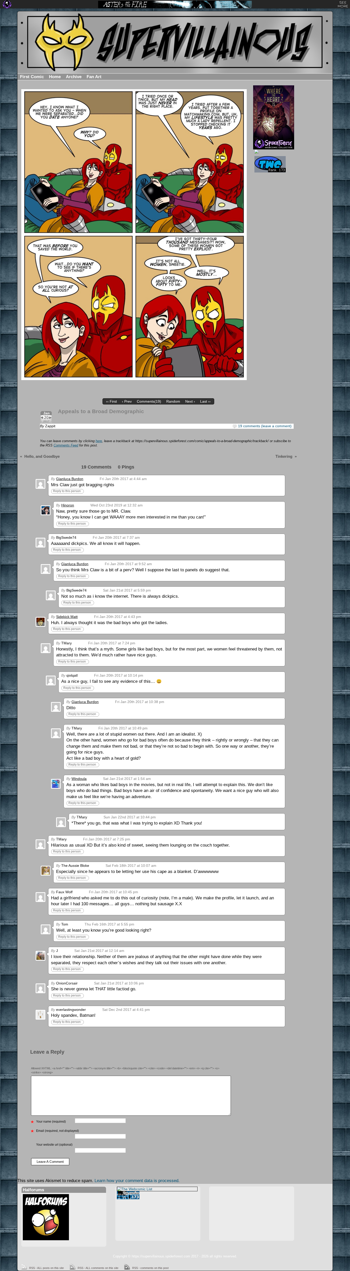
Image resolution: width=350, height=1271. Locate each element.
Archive (73, 76)
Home (55, 76)
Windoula (79, 779)
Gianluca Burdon (69, 479)
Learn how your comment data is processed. (137, 1180)
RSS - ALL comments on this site (98, 1267)
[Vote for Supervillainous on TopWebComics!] (273, 164)
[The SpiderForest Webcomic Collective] (7, 4)
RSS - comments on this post (150, 1267)
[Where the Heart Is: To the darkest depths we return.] (273, 112)
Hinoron (67, 505)
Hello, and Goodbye (42, 456)
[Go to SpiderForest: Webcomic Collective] (273, 143)
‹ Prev (127, 401)
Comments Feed (66, 445)
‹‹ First (111, 401)
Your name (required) (51, 1121)
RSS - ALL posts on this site (46, 1267)
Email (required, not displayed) (57, 1131)
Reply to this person (67, 491)
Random (173, 401)
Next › (190, 401)
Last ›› (205, 401)
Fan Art (94, 76)
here (99, 441)
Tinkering (283, 456)
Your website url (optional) (54, 1144)
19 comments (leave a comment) (265, 426)
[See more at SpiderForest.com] (342, 4)
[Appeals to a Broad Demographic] (134, 234)
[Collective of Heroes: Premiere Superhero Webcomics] (273, 151)
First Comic (32, 76)
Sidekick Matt (67, 617)
